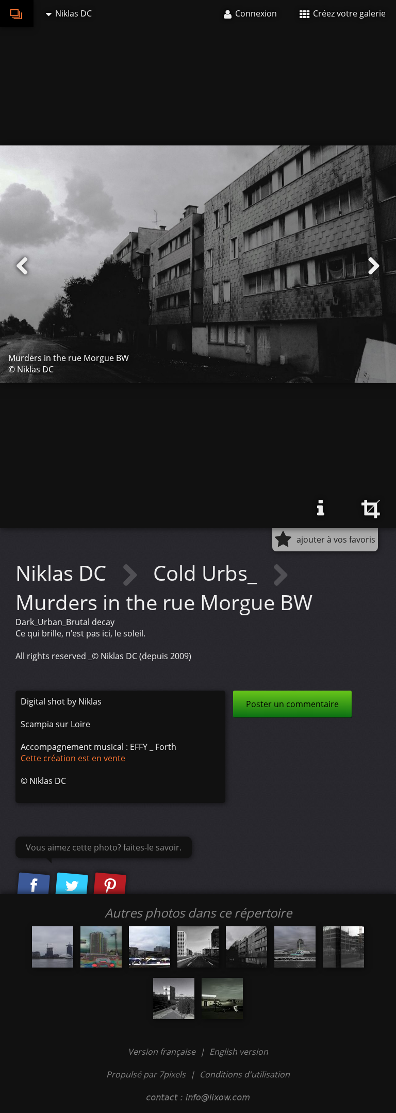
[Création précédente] (22, 266)
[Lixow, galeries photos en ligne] (17, 13)
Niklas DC (63, 573)
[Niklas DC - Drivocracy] (149, 947)
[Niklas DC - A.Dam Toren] (295, 947)
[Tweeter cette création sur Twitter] (71, 887)
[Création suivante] (374, 266)
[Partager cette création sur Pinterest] (109, 887)
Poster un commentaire (292, 704)
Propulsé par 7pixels (146, 1074)
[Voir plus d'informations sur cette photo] (321, 508)
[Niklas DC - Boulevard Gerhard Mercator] (198, 947)
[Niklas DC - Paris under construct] (343, 947)
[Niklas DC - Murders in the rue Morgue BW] (246, 947)
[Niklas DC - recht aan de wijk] (101, 947)
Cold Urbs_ (207, 573)
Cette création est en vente (73, 758)
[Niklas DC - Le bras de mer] (52, 947)
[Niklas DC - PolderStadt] (173, 998)
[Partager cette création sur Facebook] (33, 887)
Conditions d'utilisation (245, 1074)
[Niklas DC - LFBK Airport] (222, 998)
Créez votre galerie (348, 13)
